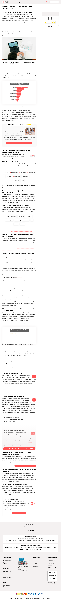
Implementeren (36, 577)
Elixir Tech (24, 20)
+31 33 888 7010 (54, 2)
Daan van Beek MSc (10, 8)
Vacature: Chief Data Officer (9, 421)
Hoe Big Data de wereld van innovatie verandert (13, 419)
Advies (30, 2)
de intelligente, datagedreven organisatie (10, 481)
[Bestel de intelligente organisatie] (23, 561)
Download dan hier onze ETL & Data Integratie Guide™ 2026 (18, 187)
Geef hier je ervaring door (7, 363)
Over (43, 2)
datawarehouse (23, 438)
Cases (39, 2)
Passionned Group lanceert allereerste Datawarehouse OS (7, 577)
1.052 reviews (53, 25)
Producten (25, 2)
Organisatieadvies (36, 574)
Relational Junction (25, 406)
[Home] (3, 2)
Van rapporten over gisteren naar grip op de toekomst (8, 562)
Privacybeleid (27, 598)
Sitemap (12, 598)
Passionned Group (7, 2)
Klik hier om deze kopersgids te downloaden (27, 107)
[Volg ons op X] (54, 578)
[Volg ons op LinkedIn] (50, 578)
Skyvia (9, 22)
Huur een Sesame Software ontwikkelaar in (24, 466)
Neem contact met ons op (18, 513)
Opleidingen (18, 2)
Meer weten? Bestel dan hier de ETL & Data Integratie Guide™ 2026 (18, 448)
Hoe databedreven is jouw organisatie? (11, 417)
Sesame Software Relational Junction (15, 443)
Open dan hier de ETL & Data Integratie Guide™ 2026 (21, 230)
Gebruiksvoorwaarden (19, 598)
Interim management (37, 571)
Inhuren (35, 2)
